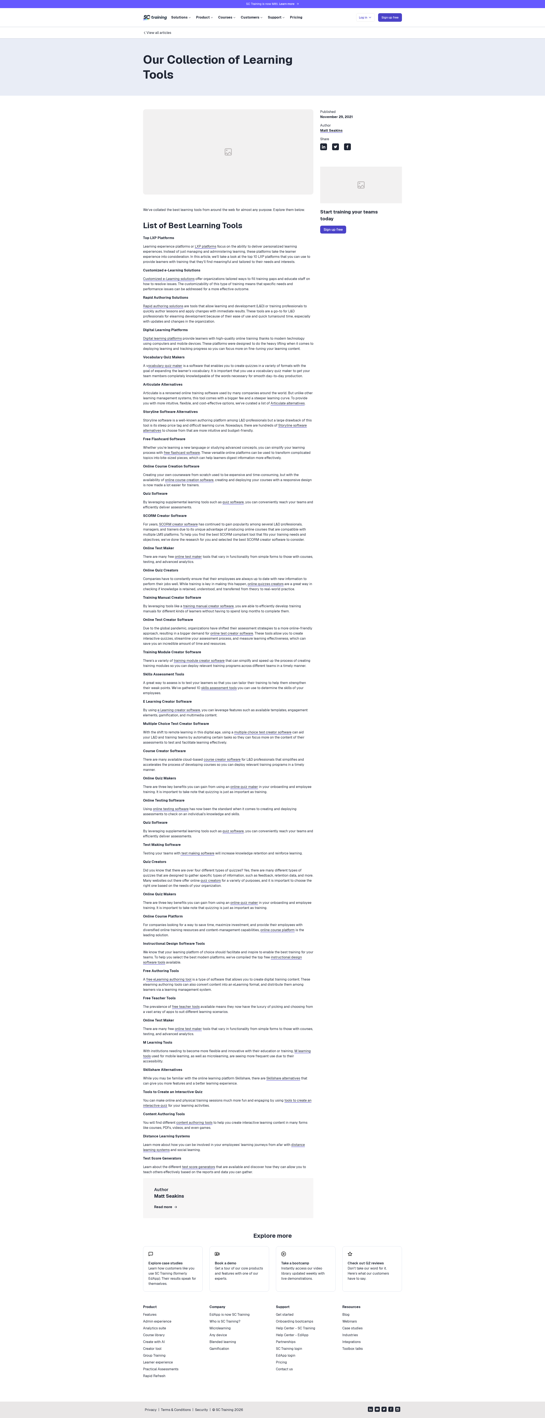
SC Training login (289, 1348)
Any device (218, 1335)
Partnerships (285, 1342)
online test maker (188, 556)
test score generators (198, 1167)
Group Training (154, 1355)
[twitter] (384, 1410)
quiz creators (211, 880)
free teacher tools (186, 1006)
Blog (346, 1314)
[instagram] (397, 1410)
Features (149, 1314)
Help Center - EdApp (292, 1335)
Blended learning (222, 1342)
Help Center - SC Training (295, 1328)
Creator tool (152, 1348)
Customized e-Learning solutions (169, 279)
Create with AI (154, 1342)
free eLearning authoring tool (168, 979)
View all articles (158, 32)
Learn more (286, 4)
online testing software (171, 809)
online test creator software (231, 633)
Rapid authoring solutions (163, 306)
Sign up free (333, 229)
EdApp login (285, 1355)
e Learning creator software (179, 710)
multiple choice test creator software (262, 732)
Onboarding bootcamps (294, 1321)
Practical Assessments (160, 1369)
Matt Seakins (331, 130)
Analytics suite (154, 1328)
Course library (154, 1335)
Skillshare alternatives (283, 1078)
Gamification (219, 1348)
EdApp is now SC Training (229, 1314)
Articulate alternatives (288, 403)
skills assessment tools (219, 688)
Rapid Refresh (154, 1376)
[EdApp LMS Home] (155, 17)
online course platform (277, 930)
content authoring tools (194, 1122)
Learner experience (158, 1362)
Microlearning (220, 1328)
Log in (363, 17)
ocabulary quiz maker (165, 366)
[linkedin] (370, 1410)
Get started (285, 1314)
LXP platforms (205, 246)
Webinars (349, 1321)
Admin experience (157, 1321)
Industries (350, 1335)
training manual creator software (208, 606)
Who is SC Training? (224, 1321)
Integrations (351, 1342)
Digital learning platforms (162, 338)
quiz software (233, 502)
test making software (197, 853)
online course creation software (189, 480)
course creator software (222, 759)
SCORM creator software (178, 524)
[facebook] (390, 1410)
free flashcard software (182, 452)
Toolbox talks (352, 1348)
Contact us (284, 1369)
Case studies (352, 1328)
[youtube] (377, 1410)
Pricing (296, 17)
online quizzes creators (266, 584)
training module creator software (199, 660)
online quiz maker (244, 787)
